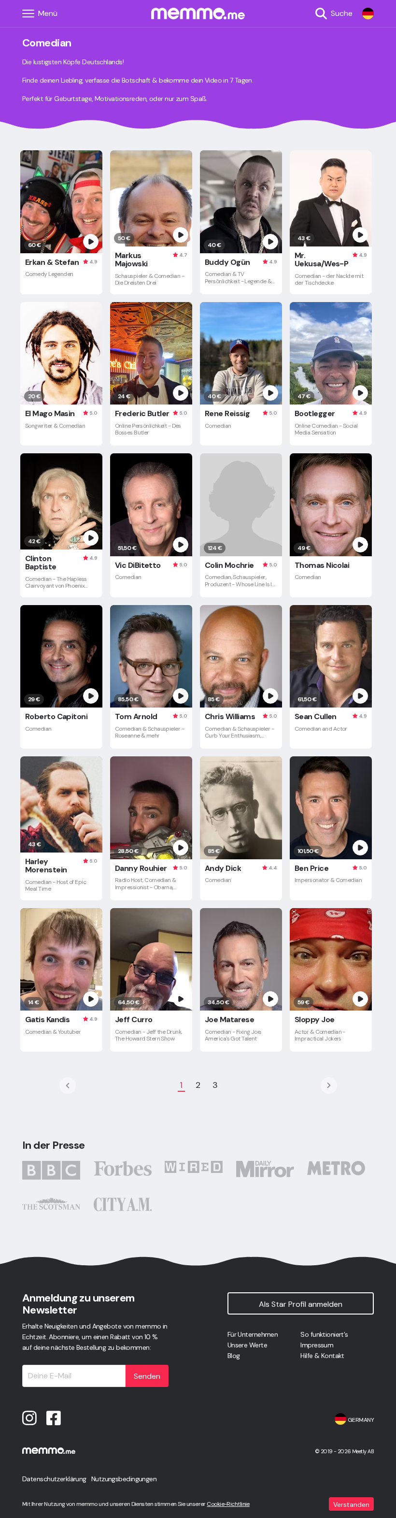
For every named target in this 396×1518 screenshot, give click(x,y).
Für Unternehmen (252, 1334)
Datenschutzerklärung (54, 1479)
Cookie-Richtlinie (228, 1504)
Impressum (316, 1345)
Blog (233, 1355)
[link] (368, 13)
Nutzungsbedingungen (123, 1479)
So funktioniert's (324, 1334)
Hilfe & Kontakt (322, 1355)
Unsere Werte (247, 1345)
